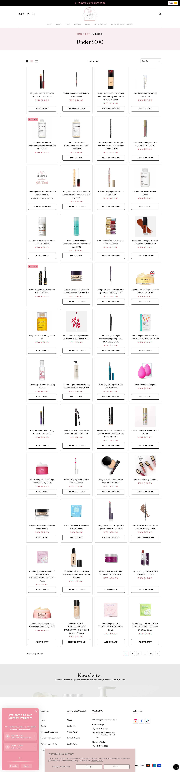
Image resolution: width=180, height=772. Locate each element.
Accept (89, 766)
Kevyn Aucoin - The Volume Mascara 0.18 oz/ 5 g (42, 95)
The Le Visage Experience (51, 738)
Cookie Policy (72, 744)
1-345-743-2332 (102, 746)
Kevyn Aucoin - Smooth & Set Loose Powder (42, 527)
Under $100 (98, 34)
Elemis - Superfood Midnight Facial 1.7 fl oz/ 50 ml (42, 481)
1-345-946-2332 (109, 719)
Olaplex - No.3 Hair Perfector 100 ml (145, 193)
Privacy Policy (97, 761)
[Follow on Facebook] (141, 720)
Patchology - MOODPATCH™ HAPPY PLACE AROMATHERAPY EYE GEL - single (42, 576)
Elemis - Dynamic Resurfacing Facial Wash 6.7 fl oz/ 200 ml (76, 386)
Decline (116, 766)
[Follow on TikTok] (147, 720)
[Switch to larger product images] (27, 61)
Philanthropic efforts (49, 744)
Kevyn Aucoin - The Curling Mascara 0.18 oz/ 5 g (42, 432)
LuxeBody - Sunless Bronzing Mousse (42, 386)
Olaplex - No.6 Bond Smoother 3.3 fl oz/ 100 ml (42, 242)
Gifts (87, 24)
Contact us (71, 726)
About (58, 24)
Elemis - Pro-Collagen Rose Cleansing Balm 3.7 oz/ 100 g (42, 625)
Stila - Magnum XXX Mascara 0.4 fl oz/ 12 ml (42, 291)
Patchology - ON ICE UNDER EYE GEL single (76, 527)
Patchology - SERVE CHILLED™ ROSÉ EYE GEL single (111, 626)
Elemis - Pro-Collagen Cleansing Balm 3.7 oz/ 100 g (145, 291)
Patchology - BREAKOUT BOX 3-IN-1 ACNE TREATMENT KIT (145, 337)
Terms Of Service (73, 738)
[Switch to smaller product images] (32, 61)
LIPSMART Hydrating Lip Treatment (145, 95)
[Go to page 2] (157, 653)
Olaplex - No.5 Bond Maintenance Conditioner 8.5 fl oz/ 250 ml (42, 145)
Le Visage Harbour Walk (50, 732)
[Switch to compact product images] (36, 61)
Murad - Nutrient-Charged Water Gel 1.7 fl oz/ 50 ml (110, 573)
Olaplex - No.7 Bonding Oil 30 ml (42, 337)
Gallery (43, 726)
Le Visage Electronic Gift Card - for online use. (42, 193)
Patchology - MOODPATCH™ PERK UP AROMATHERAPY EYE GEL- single (145, 626)
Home (49, 24)
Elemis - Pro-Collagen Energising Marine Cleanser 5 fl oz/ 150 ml (76, 243)
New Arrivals (100, 24)
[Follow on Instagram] (135, 720)
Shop (68, 24)
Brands (77, 24)
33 (151, 653)
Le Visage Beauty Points (122, 24)
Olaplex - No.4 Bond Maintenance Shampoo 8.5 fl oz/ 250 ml (76, 145)
